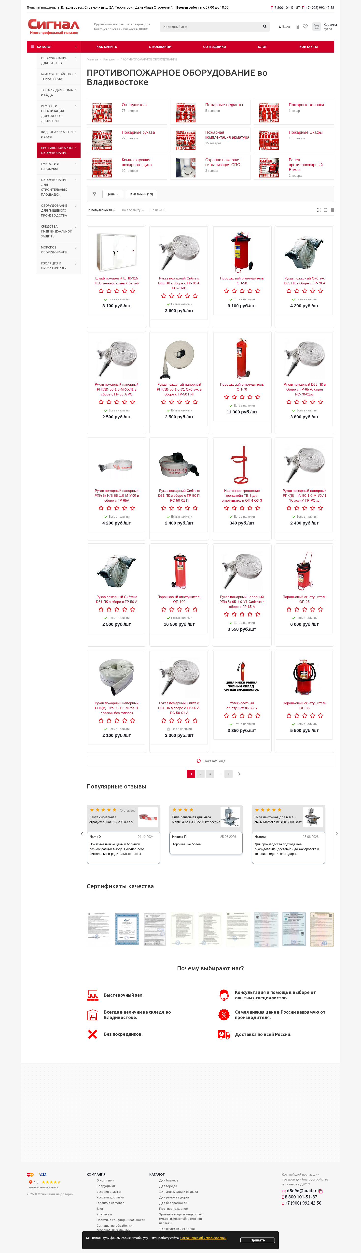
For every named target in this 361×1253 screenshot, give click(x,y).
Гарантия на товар (111, 1203)
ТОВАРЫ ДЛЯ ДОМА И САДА (57, 92)
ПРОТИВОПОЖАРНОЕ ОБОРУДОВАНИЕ (57, 150)
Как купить (107, 46)
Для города (168, 1186)
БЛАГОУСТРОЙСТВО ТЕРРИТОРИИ (57, 76)
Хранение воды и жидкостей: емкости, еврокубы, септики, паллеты (181, 1218)
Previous (83, 834)
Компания (96, 1174)
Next (337, 834)
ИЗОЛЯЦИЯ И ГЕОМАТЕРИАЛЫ (54, 266)
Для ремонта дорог (174, 1197)
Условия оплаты (109, 1191)
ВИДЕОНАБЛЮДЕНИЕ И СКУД (57, 134)
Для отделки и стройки (177, 1228)
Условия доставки (110, 1197)
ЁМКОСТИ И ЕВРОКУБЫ (50, 166)
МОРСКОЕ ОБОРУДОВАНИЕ (54, 250)
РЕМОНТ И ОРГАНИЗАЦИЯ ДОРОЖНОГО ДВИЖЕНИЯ (52, 113)
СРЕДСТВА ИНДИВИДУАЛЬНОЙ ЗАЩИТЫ (56, 231)
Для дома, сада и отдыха (178, 1191)
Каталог (44, 46)
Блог (262, 46)
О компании (160, 46)
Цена (111, 194)
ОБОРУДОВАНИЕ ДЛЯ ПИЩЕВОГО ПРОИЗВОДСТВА (54, 210)
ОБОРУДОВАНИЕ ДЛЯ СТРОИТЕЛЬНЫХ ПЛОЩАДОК (54, 187)
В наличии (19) (141, 194)
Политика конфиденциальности (121, 1220)
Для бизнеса (168, 1180)
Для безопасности (173, 1203)
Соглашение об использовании (203, 1237)
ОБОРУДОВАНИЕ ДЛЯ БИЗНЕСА (54, 60)
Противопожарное (173, 1208)
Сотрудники (214, 46)
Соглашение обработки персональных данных (114, 1228)
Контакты (308, 46)
